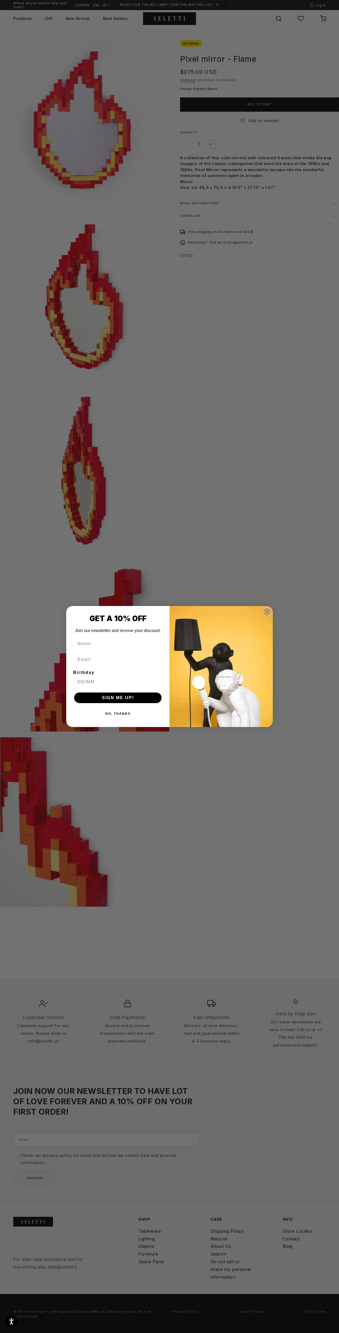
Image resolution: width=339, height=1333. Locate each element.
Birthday (84, 672)
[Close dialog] (267, 612)
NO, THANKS (118, 714)
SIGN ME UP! (118, 697)
